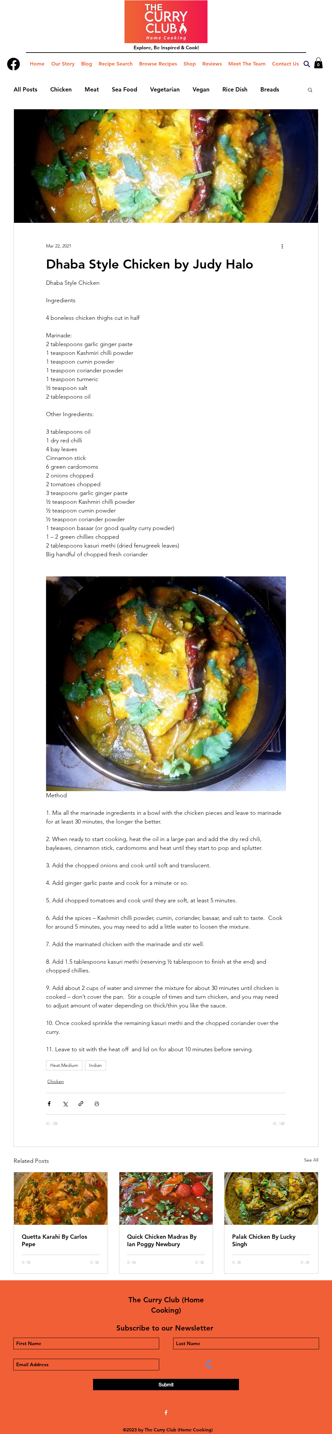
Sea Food (124, 89)
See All (311, 1160)
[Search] (306, 64)
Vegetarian (165, 89)
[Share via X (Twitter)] (65, 1104)
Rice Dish (234, 89)
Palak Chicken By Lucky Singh (263, 1240)
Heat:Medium (64, 1065)
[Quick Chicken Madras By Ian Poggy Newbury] (166, 1198)
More (267, 89)
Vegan (201, 89)
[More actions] (282, 246)
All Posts (25, 89)
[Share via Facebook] (49, 1104)
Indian (95, 1065)
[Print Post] (97, 1104)
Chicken (61, 89)
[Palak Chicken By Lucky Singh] (271, 1198)
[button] (318, 62)
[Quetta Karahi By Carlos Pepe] (61, 1198)
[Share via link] (81, 1104)
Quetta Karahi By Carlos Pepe (54, 1240)
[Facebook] (13, 64)
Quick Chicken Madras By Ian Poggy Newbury (161, 1240)
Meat (92, 89)
